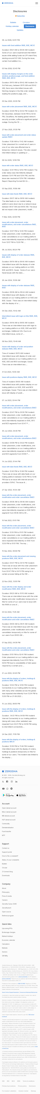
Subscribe (21, 16)
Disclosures (29, 26)
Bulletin (13, 22)
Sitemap (33, 1091)
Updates (20, 30)
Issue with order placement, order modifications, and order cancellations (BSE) (19, 407)
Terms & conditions (28, 1081)
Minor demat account (9, 812)
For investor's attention (9, 1091)
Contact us (5, 848)
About (4, 888)
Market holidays (7, 936)
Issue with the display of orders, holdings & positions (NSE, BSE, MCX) (18, 679)
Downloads (6, 875)
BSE (8, 1081)
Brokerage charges (8, 932)
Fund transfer (6, 831)
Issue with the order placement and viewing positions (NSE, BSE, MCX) (19, 557)
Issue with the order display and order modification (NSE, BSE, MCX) (16, 588)
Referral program (8, 915)
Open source (6, 912)
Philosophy (6, 892)
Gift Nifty (5, 956)
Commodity (6, 823)
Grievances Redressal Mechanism (28, 992)
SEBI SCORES (21, 983)
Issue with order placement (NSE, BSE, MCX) (19, 106)
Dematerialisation (8, 827)
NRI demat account (8, 816)
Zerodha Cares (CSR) (9, 904)
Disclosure (32, 1086)
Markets (4, 948)
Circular (4, 868)
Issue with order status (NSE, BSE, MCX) (17, 165)
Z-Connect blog (7, 871)
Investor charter (23, 1091)
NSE (3, 1081)
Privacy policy (22, 1086)
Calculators (6, 944)
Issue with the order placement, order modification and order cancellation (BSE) (18, 527)
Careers (4, 900)
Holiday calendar (12, 26)
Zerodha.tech (6, 908)
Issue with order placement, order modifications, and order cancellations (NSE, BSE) (19, 224)
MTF (3, 835)
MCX (13, 1081)
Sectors (4, 952)
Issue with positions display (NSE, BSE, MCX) (19, 377)
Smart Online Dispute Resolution (10, 992)
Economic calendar (8, 940)
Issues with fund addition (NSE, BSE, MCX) (18, 45)
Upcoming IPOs (7, 928)
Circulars (26, 22)
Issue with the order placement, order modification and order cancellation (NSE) (18, 496)
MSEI (18, 1081)
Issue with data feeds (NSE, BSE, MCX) (17, 194)
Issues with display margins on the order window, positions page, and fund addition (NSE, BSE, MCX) (18, 76)
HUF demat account (8, 820)
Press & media (7, 896)
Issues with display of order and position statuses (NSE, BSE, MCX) (17, 348)
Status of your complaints (10, 860)
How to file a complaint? (10, 856)
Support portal (7, 852)
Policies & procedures (9, 1086)
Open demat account (9, 808)
